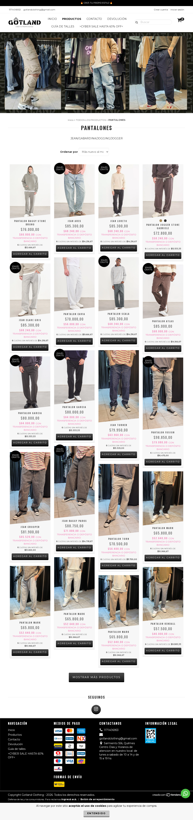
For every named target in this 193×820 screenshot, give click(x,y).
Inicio (52, 19)
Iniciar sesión (177, 9)
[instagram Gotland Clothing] (96, 709)
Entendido (96, 813)
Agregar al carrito (30, 253)
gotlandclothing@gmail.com (39, 9)
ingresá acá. (69, 799)
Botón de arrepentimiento (97, 799)
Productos (71, 19)
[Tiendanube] (168, 795)
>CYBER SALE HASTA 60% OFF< (101, 26)
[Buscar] (135, 21)
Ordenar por (69, 152)
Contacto (94, 19)
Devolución (117, 19)
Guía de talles (62, 26)
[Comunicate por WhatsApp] (185, 793)
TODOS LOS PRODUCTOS (91, 120)
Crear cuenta (161, 9)
